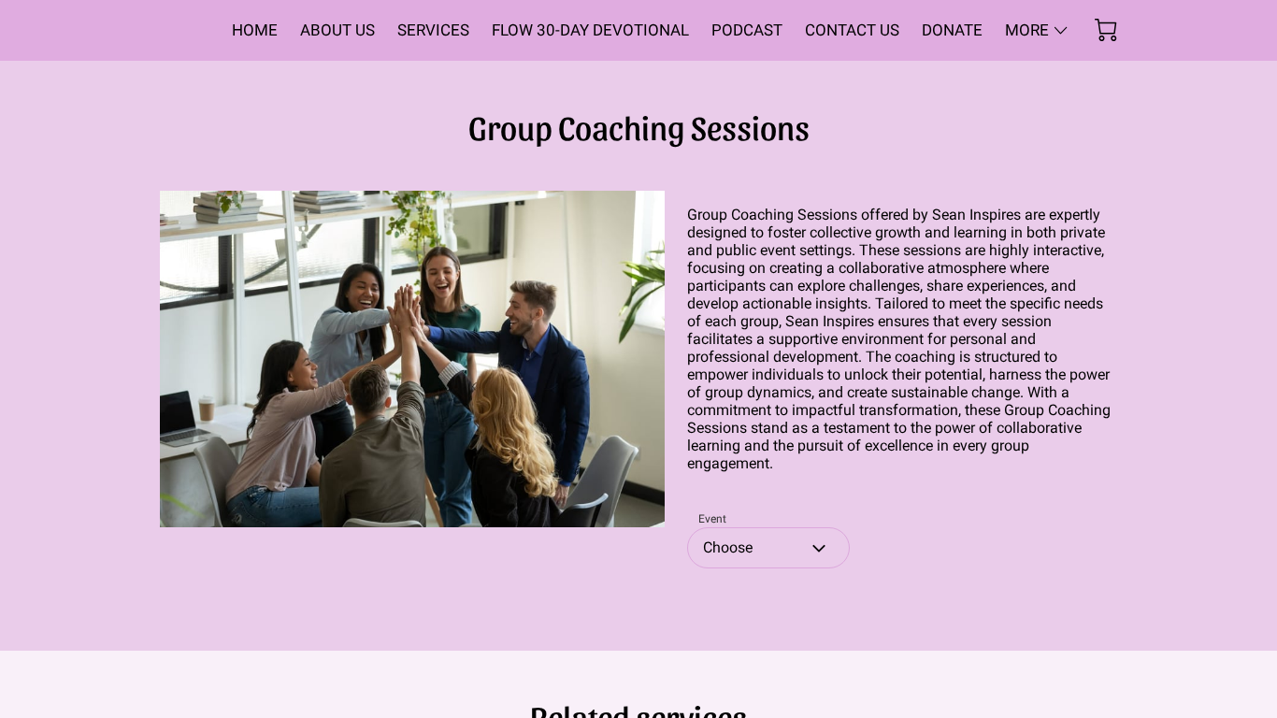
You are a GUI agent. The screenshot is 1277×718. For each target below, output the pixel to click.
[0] (1106, 30)
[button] (768, 548)
